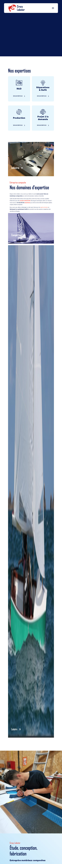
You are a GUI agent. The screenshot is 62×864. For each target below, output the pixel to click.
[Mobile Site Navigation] (53, 8)
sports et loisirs (44, 207)
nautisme (27, 203)
